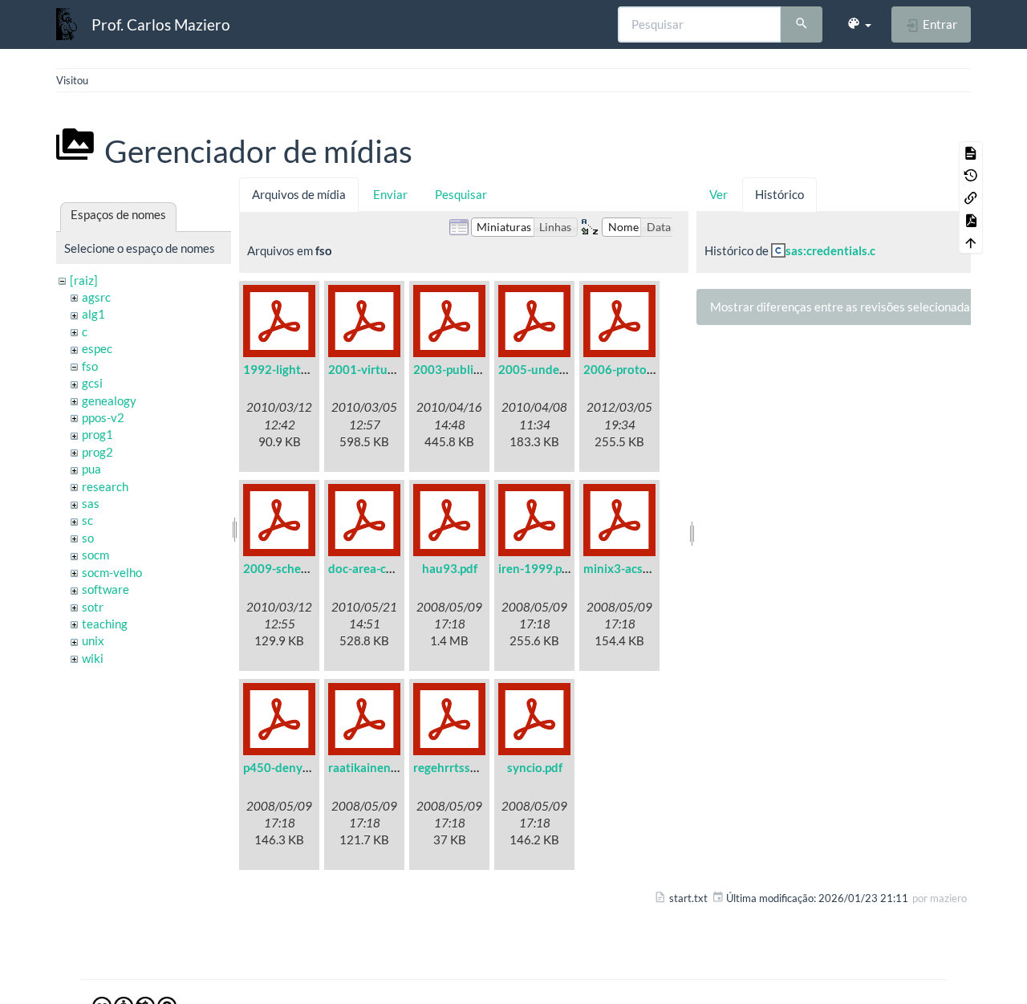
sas (90, 503)
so (88, 537)
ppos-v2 (103, 417)
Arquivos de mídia (299, 194)
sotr (93, 607)
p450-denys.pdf (285, 767)
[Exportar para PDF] (971, 219)
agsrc (96, 297)
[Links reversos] (971, 197)
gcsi (92, 383)
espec (97, 348)
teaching (105, 623)
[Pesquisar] (801, 24)
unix (93, 640)
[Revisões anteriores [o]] (971, 175)
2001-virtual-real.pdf (385, 369)
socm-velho (112, 572)
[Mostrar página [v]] (971, 152)
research (105, 486)
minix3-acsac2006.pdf (643, 568)
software (105, 589)
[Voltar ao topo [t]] (971, 242)
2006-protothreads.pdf (646, 369)
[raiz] (84, 280)
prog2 (97, 452)
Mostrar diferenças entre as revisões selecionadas (843, 306)
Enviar (390, 194)
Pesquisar (461, 194)
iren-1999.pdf (535, 568)
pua (91, 468)
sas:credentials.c (830, 250)
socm (95, 554)
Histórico (779, 194)
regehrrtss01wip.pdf (468, 767)
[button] (858, 24)
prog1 (97, 434)
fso (90, 366)
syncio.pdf (534, 767)
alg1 (93, 314)
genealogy (109, 400)
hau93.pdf (449, 568)
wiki (93, 658)
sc (87, 520)
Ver (718, 194)
